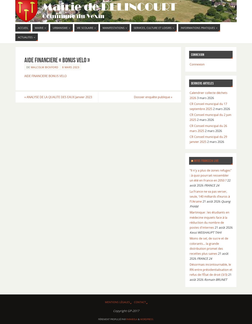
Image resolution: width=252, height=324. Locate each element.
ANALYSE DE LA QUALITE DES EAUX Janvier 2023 (58, 97)
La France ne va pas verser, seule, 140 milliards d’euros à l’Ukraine (210, 196)
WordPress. (147, 319)
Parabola (131, 319)
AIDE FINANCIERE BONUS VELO (45, 76)
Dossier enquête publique (153, 97)
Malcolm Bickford (44, 67)
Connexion (197, 64)
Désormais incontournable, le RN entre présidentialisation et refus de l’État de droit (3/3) (211, 269)
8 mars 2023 (70, 67)
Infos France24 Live (206, 161)
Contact (140, 302)
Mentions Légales (117, 302)
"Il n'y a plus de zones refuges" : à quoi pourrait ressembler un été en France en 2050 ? (211, 175)
